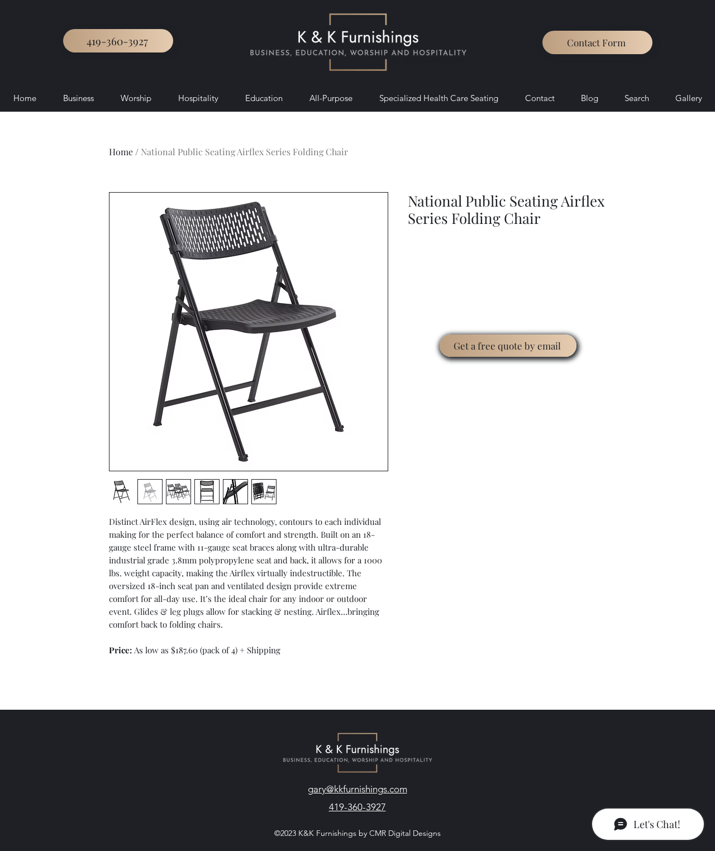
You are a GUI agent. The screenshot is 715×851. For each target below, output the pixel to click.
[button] (597, 42)
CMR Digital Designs (404, 833)
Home (121, 151)
